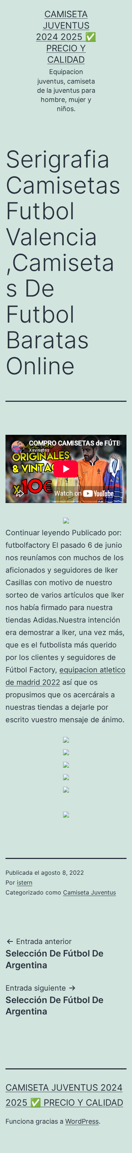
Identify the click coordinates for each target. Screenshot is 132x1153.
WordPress (82, 1121)
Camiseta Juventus (89, 892)
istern (24, 882)
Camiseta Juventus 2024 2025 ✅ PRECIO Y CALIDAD (66, 37)
